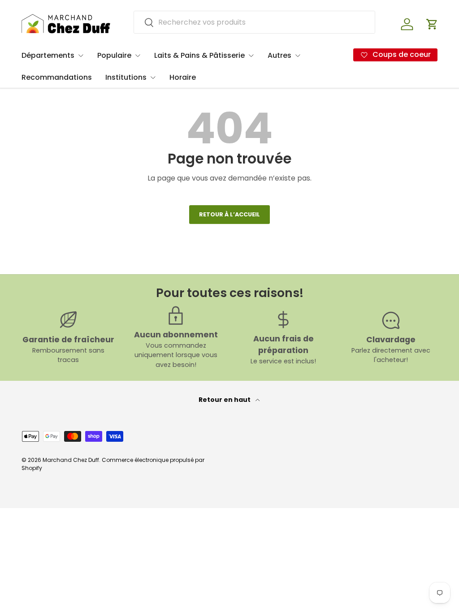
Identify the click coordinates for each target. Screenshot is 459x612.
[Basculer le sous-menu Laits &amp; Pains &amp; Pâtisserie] (251, 55)
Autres (279, 55)
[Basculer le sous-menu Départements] (80, 55)
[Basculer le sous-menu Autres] (297, 55)
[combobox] (254, 22)
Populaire (114, 55)
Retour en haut (225, 399)
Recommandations (57, 77)
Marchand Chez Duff (71, 460)
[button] (432, 24)
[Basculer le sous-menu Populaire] (137, 55)
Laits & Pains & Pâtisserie (199, 55)
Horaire (182, 77)
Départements (48, 55)
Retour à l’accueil (229, 214)
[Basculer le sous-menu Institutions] (152, 77)
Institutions (126, 77)
